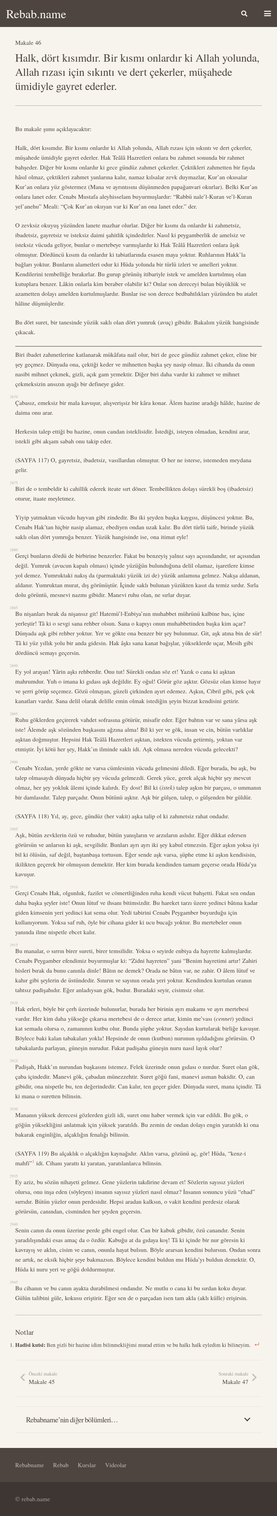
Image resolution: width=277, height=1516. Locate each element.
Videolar (115, 1465)
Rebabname (29, 1465)
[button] (244, 13)
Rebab (61, 1465)
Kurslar (87, 1465)
